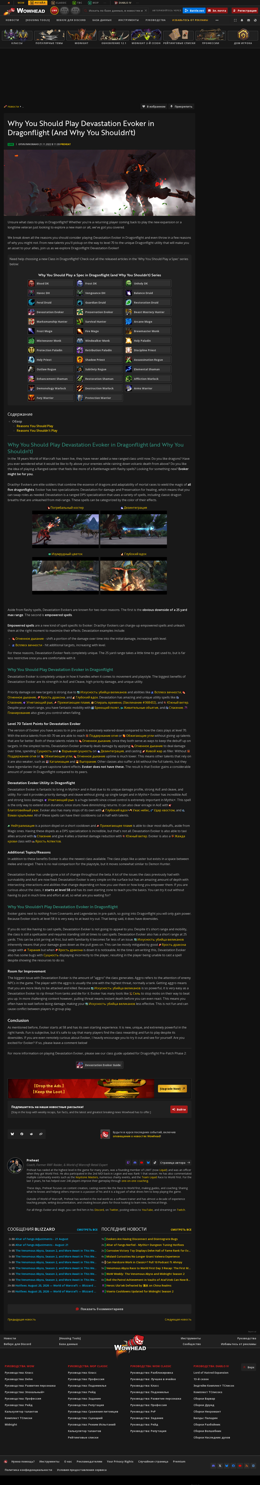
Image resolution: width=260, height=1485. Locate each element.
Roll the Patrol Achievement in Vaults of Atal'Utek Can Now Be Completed (148, 1280)
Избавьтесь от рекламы (190, 20)
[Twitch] (128, 1162)
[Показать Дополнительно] (217, 20)
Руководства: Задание (84, 1398)
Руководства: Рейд (19, 1405)
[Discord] (135, 1162)
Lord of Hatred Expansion (211, 1372)
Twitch (181, 1210)
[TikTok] (155, 1162)
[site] (105, 1134)
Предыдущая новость (22, 1319)
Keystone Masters (87, 1177)
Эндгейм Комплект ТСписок (214, 1385)
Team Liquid (149, 1177)
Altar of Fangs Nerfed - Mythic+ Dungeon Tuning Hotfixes (145, 1245)
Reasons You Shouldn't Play (37, 430)
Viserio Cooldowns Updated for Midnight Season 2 (139, 1291)
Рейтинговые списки (83, 1437)
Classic (61, 2)
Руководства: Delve (19, 1379)
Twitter (113, 1210)
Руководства (156, 20)
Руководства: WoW (19, 1366)
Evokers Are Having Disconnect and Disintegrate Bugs (142, 1239)
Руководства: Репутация (86, 1405)
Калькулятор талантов (21, 1411)
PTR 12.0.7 (75, 10)
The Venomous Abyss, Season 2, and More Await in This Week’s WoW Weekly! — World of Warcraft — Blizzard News (56, 1274)
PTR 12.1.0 (64, 10)
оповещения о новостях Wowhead (136, 1136)
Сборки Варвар (204, 1398)
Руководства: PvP (143, 1411)
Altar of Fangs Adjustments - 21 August (41, 1239)
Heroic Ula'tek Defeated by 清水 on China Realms (138, 1285)
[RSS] (247, 1466)
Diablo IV (125, 2)
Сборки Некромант (207, 1411)
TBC (79, 2)
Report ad (252, 1332)
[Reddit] (31, 1134)
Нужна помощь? (23, 1461)
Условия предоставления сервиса (82, 1470)
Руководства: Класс (19, 1372)
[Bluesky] (12, 1134)
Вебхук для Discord (71, 20)
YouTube (147, 1210)
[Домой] (25, 10)
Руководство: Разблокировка (151, 1372)
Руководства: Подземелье (87, 1385)
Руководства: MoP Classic (88, 1366)
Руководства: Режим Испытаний (92, 1424)
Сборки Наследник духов (212, 1437)
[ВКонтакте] (253, 1466)
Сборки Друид (204, 1405)
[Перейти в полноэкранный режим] (235, 20)
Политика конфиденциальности (28, 1470)
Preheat (65, 144)
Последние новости (124, 1229)
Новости (12, 20)
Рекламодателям (89, 1461)
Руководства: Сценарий (85, 1418)
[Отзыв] (248, 20)
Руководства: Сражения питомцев (93, 1411)
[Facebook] (22, 1134)
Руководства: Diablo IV (211, 1366)
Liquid (163, 1170)
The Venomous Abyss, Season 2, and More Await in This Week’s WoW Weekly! (56, 1250)
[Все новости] (9, 3)
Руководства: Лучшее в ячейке (153, 1379)
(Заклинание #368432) (139, 702)
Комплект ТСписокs (208, 1392)
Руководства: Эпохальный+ (25, 1392)
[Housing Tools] (70, 1338)
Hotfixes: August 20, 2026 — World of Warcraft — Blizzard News (56, 1285)
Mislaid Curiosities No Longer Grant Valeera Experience (143, 1256)
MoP (96, 2)
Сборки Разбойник (207, 1424)
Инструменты (191, 1338)
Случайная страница (153, 1461)
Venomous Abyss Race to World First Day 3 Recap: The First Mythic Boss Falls (148, 1268)
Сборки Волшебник (207, 1431)
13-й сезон (201, 1379)
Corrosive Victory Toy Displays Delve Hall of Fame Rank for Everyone (148, 1250)
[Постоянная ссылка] (41, 1134)
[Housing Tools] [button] (38, 20)
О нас (68, 1461)
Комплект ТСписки (18, 1418)
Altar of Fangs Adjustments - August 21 (41, 1245)
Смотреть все (87, 1229)
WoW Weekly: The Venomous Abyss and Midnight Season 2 (145, 1274)
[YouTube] (141, 1162)
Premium (179, 1461)
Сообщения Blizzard (31, 1229)
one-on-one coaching (135, 1181)
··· (105, 2)
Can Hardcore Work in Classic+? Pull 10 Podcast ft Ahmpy (144, 1262)
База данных (102, 20)
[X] (220, 1466)
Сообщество (192, 1344)
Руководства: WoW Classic (150, 1366)
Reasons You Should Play (35, 426)
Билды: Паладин (206, 1418)
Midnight (11, 1424)
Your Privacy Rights (120, 1461)
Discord (99, 1210)
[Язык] (255, 20)
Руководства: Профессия (23, 1398)
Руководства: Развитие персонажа (30, 1385)
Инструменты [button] (128, 20)
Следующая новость (178, 1319)
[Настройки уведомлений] (242, 20)
